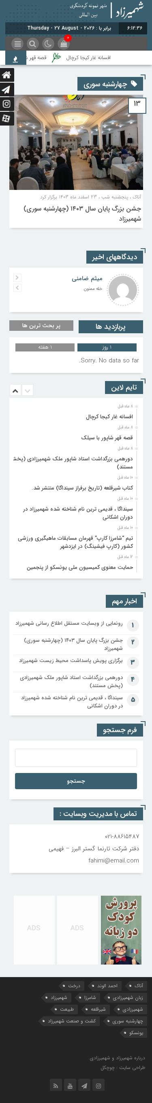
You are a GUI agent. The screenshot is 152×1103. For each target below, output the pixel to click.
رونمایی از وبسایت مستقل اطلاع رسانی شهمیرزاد (69, 623)
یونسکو (136, 1033)
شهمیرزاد (59, 997)
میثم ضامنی (87, 278)
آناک (139, 986)
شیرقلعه (98, 1009)
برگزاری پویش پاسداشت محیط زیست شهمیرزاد (71, 660)
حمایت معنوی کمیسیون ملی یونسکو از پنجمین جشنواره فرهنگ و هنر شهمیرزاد (80, 571)
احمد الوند (107, 986)
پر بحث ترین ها (41, 325)
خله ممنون (93, 288)
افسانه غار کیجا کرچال (92, 57)
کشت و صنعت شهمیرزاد (72, 1021)
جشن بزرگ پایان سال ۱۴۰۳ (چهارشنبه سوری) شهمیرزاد (73, 644)
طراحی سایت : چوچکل (123, 1067)
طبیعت (67, 1009)
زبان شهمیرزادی (128, 997)
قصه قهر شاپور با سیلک (107, 438)
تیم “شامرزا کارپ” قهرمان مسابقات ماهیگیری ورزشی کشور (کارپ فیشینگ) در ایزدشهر (75, 542)
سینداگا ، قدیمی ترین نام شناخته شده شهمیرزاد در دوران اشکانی (78, 513)
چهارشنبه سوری (128, 1021)
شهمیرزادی (133, 1009)
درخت (74, 986)
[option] (75, 414)
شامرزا (90, 997)
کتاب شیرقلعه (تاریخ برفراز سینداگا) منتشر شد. (82, 488)
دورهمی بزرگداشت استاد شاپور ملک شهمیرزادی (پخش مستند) (71, 463)
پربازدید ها (111, 326)
